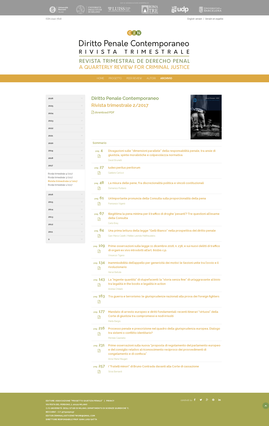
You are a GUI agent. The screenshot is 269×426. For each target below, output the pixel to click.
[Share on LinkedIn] (219, 399)
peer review (134, 78)
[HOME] (134, 54)
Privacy (110, 401)
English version (194, 19)
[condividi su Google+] (207, 399)
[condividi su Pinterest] (213, 399)
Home (100, 78)
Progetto (115, 78)
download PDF (104, 112)
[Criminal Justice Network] (134, 31)
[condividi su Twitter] (200, 399)
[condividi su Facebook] (194, 399)
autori (151, 78)
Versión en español (214, 19)
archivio (166, 78)
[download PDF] (99, 156)
